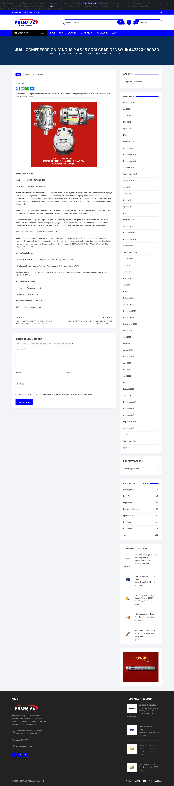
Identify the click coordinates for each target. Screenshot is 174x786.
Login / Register (19, 12)
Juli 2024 (126, 265)
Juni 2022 (127, 363)
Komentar (20, 349)
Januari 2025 (128, 226)
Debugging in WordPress (87, 6)
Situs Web (20, 384)
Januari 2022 (128, 395)
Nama (19, 372)
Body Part (127, 496)
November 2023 (129, 317)
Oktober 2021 (128, 415)
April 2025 (127, 207)
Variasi (125, 535)
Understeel (127, 529)
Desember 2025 (129, 154)
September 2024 (130, 252)
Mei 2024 (127, 278)
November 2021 (129, 408)
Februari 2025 (128, 220)
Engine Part (127, 502)
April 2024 (127, 285)
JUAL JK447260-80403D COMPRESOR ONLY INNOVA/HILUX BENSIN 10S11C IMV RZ (34, 322)
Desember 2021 (129, 402)
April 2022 (127, 376)
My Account (102, 33)
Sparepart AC (128, 515)
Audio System (128, 489)
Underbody (127, 522)
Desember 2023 (129, 311)
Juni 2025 (127, 194)
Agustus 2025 (128, 181)
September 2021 (129, 421)
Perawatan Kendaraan (132, 509)
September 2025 (130, 174)
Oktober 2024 (128, 246)
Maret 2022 (127, 382)
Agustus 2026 (128, 102)
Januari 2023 (128, 350)
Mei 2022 (127, 369)
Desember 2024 (129, 233)
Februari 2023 (128, 343)
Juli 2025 (126, 187)
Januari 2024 (128, 304)
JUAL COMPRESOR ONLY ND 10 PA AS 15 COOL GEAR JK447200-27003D (89, 322)
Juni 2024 (127, 272)
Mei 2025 (127, 200)
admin (28, 75)
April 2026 (127, 128)
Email (69, 372)
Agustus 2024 (128, 259)
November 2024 (129, 239)
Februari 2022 (128, 389)
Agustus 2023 (128, 330)
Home (52, 33)
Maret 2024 (128, 291)
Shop (61, 33)
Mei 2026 (127, 122)
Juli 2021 (126, 434)
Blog (114, 33)
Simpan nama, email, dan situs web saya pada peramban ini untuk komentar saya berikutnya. (55, 394)
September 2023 (130, 324)
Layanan (72, 33)
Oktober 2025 (128, 167)
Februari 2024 (128, 298)
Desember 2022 (129, 356)
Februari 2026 (128, 141)
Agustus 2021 (128, 428)
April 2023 (127, 337)
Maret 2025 (128, 213)
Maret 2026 (128, 135)
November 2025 (129, 161)
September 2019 (129, 441)
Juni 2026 (127, 115)
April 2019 (127, 448)
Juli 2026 (126, 109)
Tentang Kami (86, 33)
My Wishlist (36, 12)
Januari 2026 (128, 148)
